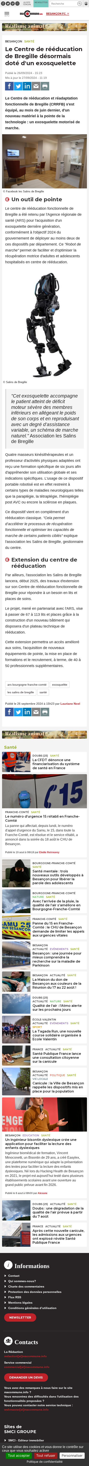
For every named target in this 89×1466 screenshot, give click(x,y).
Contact (13, 1275)
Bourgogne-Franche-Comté (54, 863)
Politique (57, 1075)
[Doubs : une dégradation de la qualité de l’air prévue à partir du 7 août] (16, 1209)
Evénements (59, 949)
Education (31, 1135)
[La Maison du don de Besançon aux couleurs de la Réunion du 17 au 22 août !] (16, 981)
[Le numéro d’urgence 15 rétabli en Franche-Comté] (44, 791)
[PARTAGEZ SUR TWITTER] (18, 86)
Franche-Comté (17, 812)
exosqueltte (59, 684)
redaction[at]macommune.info (25, 1356)
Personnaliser (72, 1455)
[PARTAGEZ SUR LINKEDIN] (27, 86)
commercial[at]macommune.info (26, 1367)
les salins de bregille (20, 692)
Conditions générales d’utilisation (32, 1308)
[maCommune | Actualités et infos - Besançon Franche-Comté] (31, 13)
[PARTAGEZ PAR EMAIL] (36, 86)
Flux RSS (14, 1297)
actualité (40, 949)
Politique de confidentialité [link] (45, 1461)
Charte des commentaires (26, 1286)
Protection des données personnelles (34, 1292)
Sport (37, 1027)
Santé (29, 41)
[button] (79, 3)
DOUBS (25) (40, 755)
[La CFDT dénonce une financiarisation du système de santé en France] (16, 761)
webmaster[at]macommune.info (26, 1409)
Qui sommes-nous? (22, 1281)
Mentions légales (20, 1302)
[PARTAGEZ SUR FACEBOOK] (9, 86)
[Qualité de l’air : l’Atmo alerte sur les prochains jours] (16, 1003)
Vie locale (40, 1078)
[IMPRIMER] (45, 86)
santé (43, 692)
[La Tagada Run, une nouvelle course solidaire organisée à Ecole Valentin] (16, 1025)
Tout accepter (19, 1455)
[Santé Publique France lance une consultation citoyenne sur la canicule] (16, 1055)
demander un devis (26, 1377)
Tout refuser (45, 1455)
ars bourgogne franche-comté (27, 684)
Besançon (13, 41)
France (37, 1049)
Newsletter (20, 1317)
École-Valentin (44, 1019)
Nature (38, 896)
